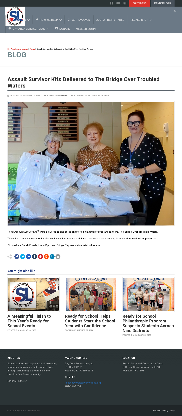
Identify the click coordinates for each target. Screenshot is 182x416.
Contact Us (139, 3)
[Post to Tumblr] (34, 256)
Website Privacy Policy (164, 410)
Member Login (162, 3)
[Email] (52, 256)
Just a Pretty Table (110, 19)
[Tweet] (22, 256)
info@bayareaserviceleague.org (83, 382)
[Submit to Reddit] (40, 256)
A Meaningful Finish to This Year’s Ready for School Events (29, 321)
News (64, 95)
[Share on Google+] (28, 256)
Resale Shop (139, 19)
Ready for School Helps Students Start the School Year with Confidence (90, 321)
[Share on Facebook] (16, 256)
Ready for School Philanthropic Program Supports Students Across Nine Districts (148, 323)
